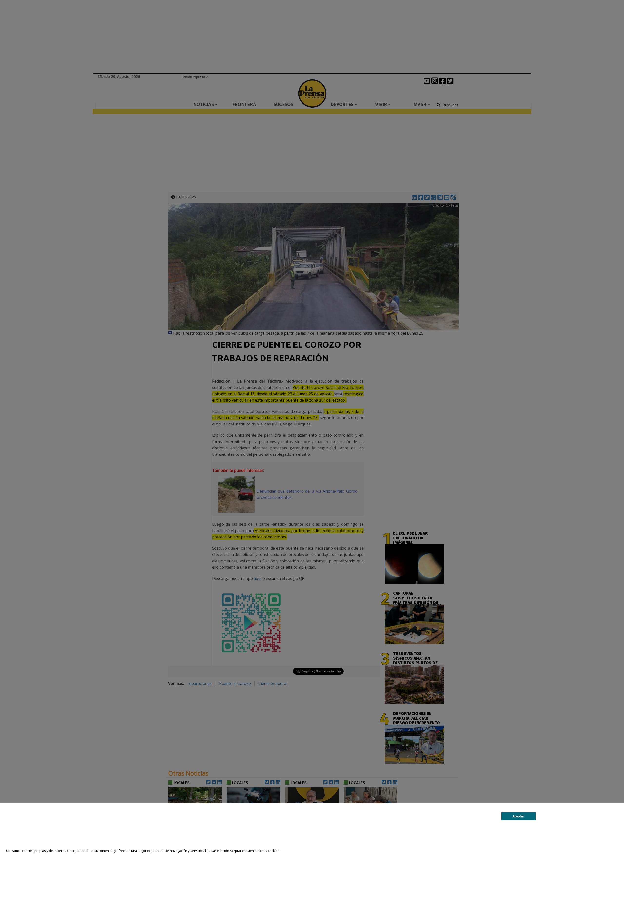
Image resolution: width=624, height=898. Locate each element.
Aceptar (518, 816)
